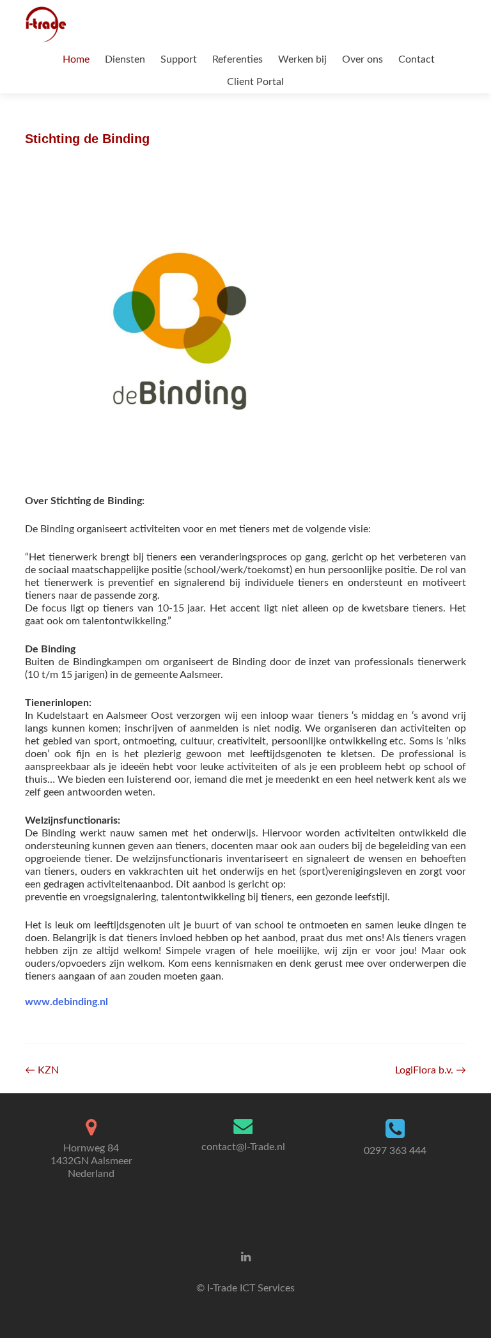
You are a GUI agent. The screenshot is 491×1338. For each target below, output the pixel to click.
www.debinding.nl (66, 1002)
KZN (42, 1070)
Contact (416, 59)
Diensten (125, 59)
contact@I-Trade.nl (243, 1147)
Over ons (362, 59)
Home (76, 59)
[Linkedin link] (246, 1257)
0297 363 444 (395, 1151)
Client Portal (255, 82)
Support (178, 59)
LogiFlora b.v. (430, 1070)
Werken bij (302, 59)
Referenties (237, 59)
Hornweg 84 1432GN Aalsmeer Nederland (91, 1161)
